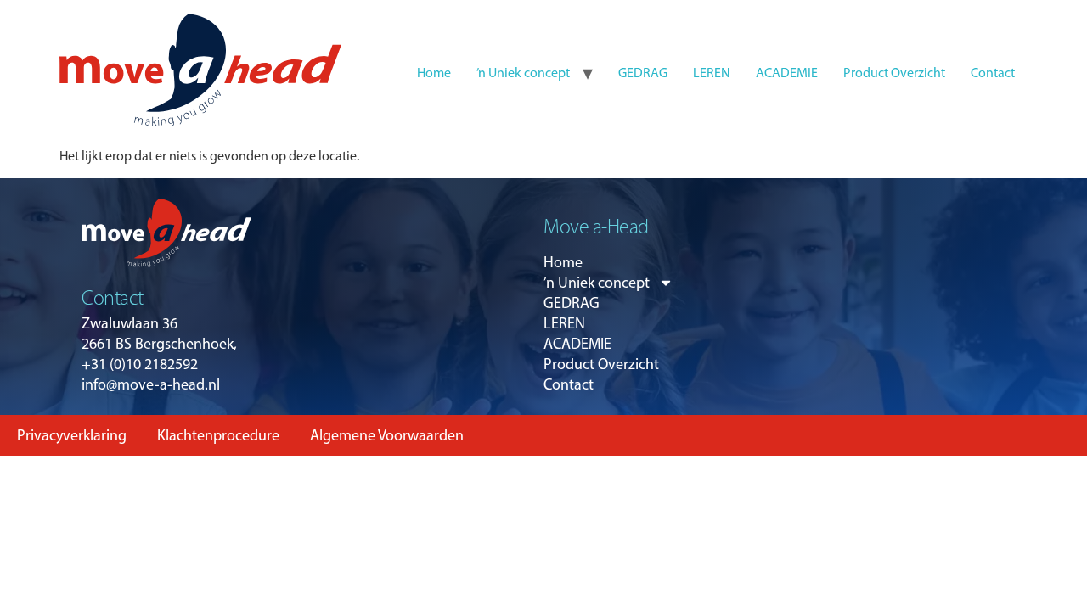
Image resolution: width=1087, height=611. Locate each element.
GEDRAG (642, 72)
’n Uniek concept (523, 72)
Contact (993, 72)
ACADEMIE (787, 72)
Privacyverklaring (72, 435)
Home (434, 72)
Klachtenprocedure (218, 435)
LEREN (711, 72)
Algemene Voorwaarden (387, 435)
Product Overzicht (894, 72)
